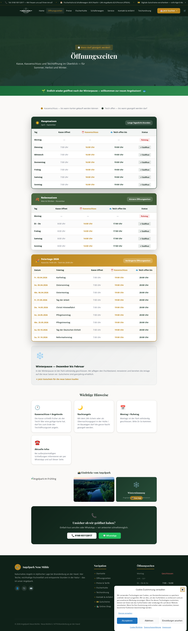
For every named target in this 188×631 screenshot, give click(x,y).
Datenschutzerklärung (152, 627)
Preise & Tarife (103, 583)
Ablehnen (149, 620)
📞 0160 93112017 (82, 535)
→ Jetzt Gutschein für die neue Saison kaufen (57, 379)
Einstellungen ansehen (172, 620)
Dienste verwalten (125, 613)
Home (41, 10)
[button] (182, 589)
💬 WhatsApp (109, 535)
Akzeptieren (127, 620)
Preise (69, 10)
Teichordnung (144, 10)
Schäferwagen (97, 10)
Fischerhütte (81, 10)
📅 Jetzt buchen (168, 10)
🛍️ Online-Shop (103, 606)
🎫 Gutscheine (103, 601)
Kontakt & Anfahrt (126, 10)
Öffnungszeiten (55, 10)
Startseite (100, 573)
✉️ (31, 588)
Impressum (166, 627)
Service (111, 10)
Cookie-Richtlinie (136, 627)
